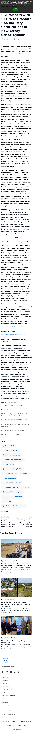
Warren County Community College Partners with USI (13, 642)
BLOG (7, 496)
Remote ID (18, 496)
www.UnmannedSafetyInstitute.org (13, 327)
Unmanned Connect (8, 304)
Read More (8, 612)
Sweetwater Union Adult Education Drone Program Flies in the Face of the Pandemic (16, 564)
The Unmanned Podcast (13, 483)
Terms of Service (16, 729)
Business (4, 692)
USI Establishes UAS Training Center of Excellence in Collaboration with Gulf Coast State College (16, 604)
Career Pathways (11, 473)
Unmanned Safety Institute (14, 469)
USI (17, 39)
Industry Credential (11, 487)
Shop (3, 717)
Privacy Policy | (10, 726)
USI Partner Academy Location (15, 506)
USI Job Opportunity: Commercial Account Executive (15, 425)
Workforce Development (13, 455)
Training (4, 683)
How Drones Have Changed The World (14, 420)
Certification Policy (7, 690)
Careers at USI (6, 711)
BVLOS (26, 487)
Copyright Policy (21, 726)
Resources (5, 702)
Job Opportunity (10, 478)
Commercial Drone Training (14, 459)
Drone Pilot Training (11, 450)
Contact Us (5, 708)
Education (5, 680)
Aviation (25, 473)
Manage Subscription (8, 714)
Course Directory (7, 699)
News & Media (10, 446)
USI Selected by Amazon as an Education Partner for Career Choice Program (15, 415)
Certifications (6, 687)
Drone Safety (9, 464)
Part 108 (8, 501)
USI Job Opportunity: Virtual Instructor (14, 430)
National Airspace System (13, 492)
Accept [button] (15, 8)
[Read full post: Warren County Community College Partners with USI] (16, 625)
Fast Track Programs (8, 695)
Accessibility (5, 705)
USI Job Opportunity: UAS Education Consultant (13, 436)
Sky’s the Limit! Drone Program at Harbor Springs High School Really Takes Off (8, 522)
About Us (5, 677)
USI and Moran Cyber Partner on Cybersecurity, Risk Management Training (24, 522)
